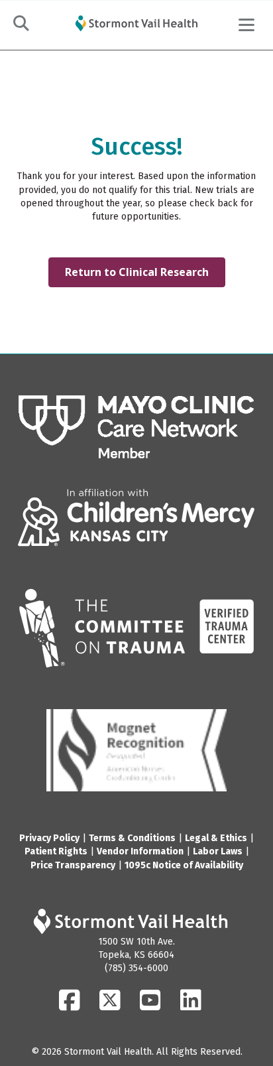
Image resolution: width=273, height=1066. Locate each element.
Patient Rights (56, 851)
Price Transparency (72, 865)
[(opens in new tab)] (136, 427)
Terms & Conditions (132, 838)
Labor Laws (218, 851)
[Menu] (246, 25)
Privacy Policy (49, 838)
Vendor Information (140, 851)
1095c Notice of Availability (184, 865)
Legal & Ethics (216, 838)
